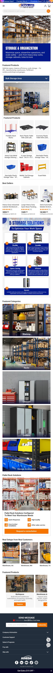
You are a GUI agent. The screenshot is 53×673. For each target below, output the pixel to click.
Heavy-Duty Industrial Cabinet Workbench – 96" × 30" (10, 206)
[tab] (26, 632)
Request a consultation (26, 531)
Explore (20, 604)
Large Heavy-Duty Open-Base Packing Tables (28, 206)
